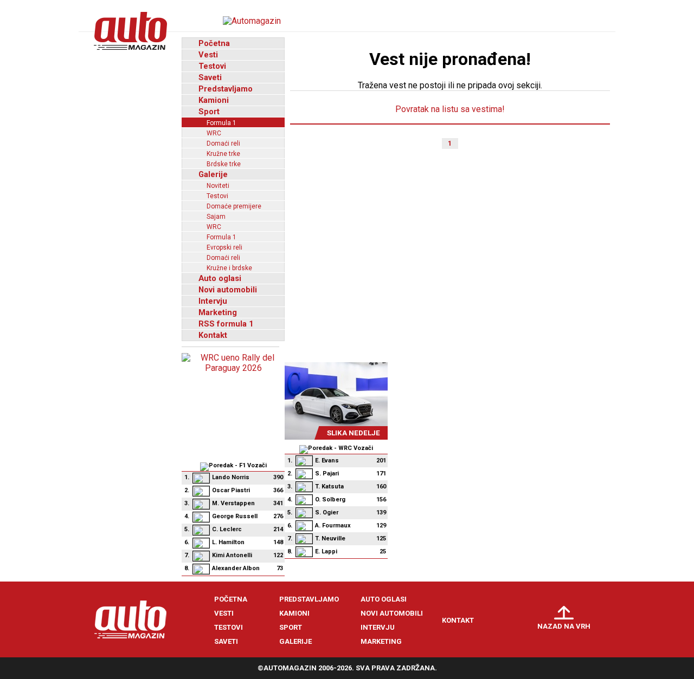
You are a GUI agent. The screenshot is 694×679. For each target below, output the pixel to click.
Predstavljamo (225, 89)
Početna (214, 43)
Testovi (212, 66)
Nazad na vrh (563, 626)
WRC (214, 133)
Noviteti (218, 186)
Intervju (212, 301)
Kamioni (213, 100)
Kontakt (212, 335)
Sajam (216, 216)
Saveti (210, 77)
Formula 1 (221, 123)
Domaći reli (223, 143)
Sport (209, 111)
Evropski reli (224, 247)
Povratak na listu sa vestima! (450, 109)
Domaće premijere (234, 206)
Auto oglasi (219, 278)
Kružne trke (223, 154)
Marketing (217, 312)
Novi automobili (227, 290)
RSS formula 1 (225, 324)
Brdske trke (224, 164)
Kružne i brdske (229, 268)
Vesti (208, 55)
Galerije (213, 174)
